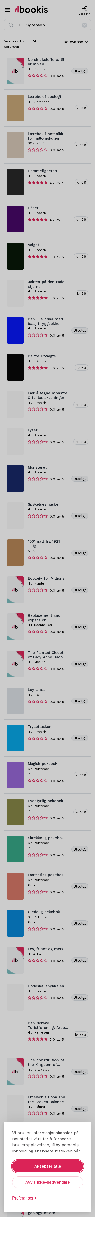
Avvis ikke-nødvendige (47, 1182)
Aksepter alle (47, 1166)
